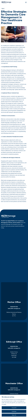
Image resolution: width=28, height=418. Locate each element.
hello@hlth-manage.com (14, 308)
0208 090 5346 (14, 306)
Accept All (14, 407)
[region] (14, 406)
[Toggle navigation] (22, 2)
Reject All (14, 415)
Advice (3, 8)
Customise (14, 411)
